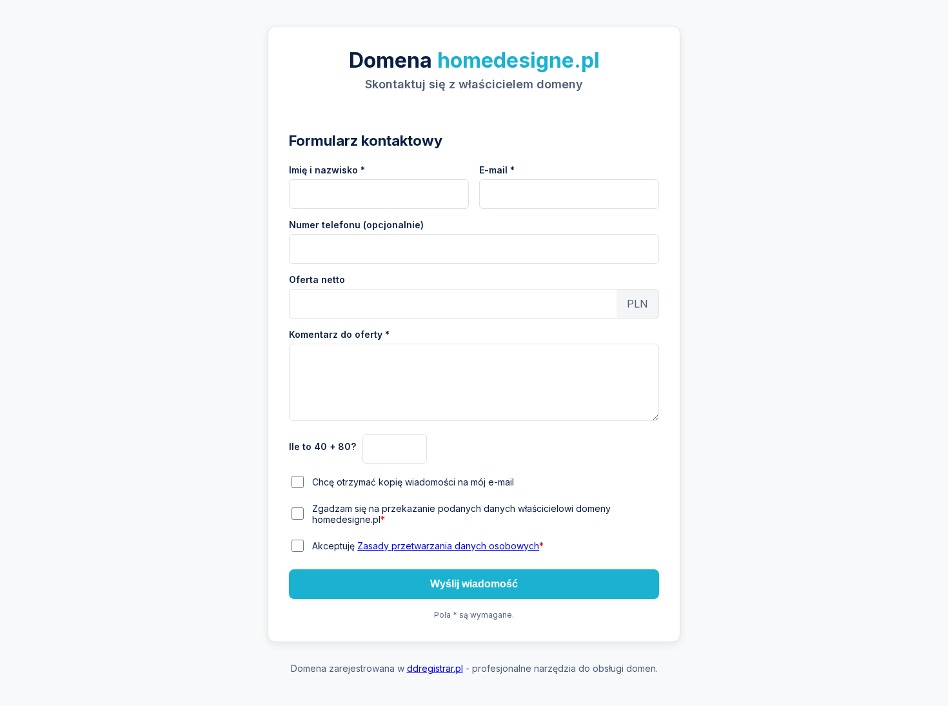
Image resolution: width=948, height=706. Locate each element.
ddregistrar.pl (435, 668)
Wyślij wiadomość (474, 583)
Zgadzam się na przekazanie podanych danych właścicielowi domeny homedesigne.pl (461, 514)
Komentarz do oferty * (339, 334)
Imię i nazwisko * (327, 169)
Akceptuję (428, 545)
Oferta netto (317, 279)
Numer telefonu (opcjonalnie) (356, 224)
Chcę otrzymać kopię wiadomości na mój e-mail (413, 481)
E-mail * (497, 169)
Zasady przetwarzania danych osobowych (448, 545)
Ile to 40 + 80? (322, 446)
